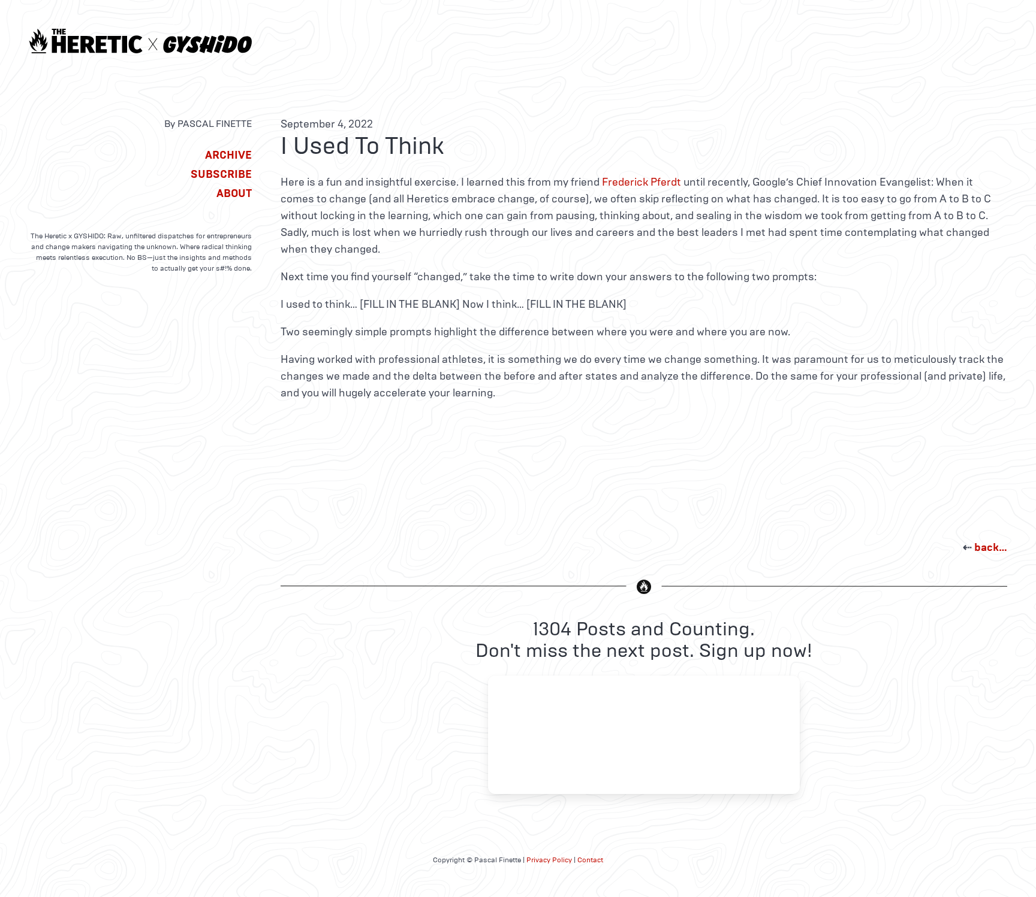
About (234, 193)
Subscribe (221, 174)
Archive (228, 155)
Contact (590, 860)
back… (990, 547)
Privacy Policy (549, 860)
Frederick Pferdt (641, 182)
